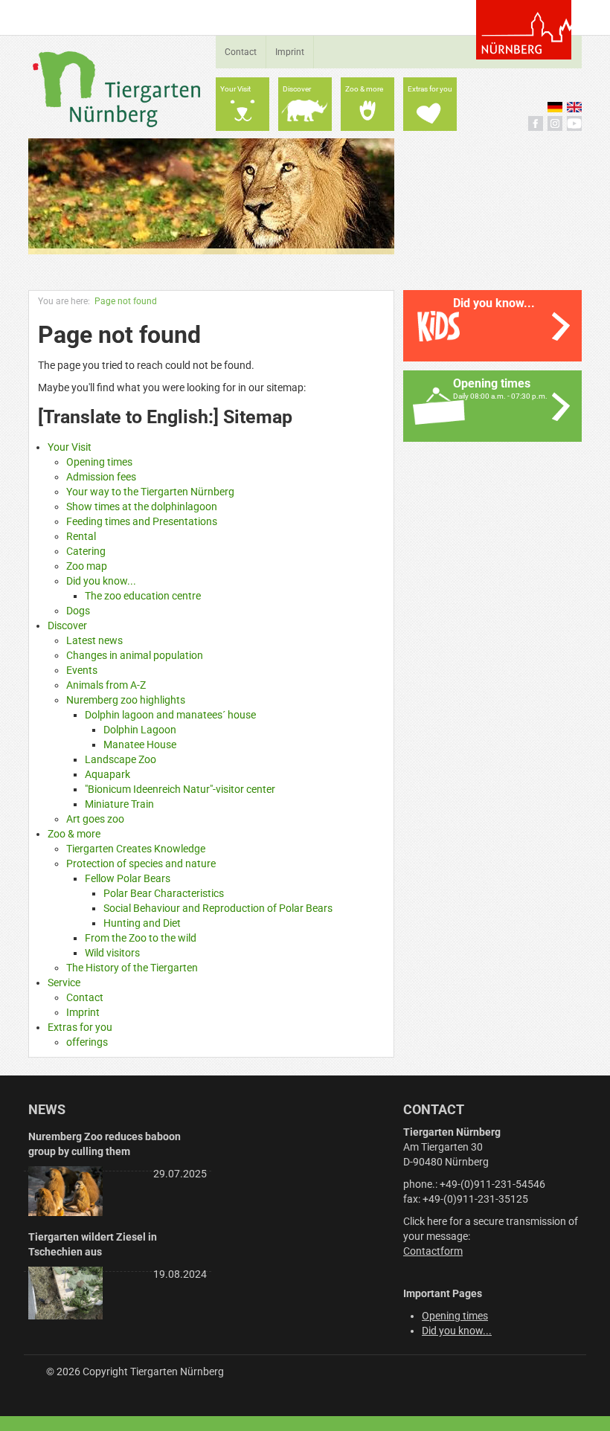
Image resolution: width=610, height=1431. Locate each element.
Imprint (289, 52)
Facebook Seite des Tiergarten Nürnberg (535, 123)
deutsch (555, 107)
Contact (241, 52)
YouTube (574, 123)
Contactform (433, 1251)
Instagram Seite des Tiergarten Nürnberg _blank (555, 123)
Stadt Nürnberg (523, 30)
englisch (574, 107)
